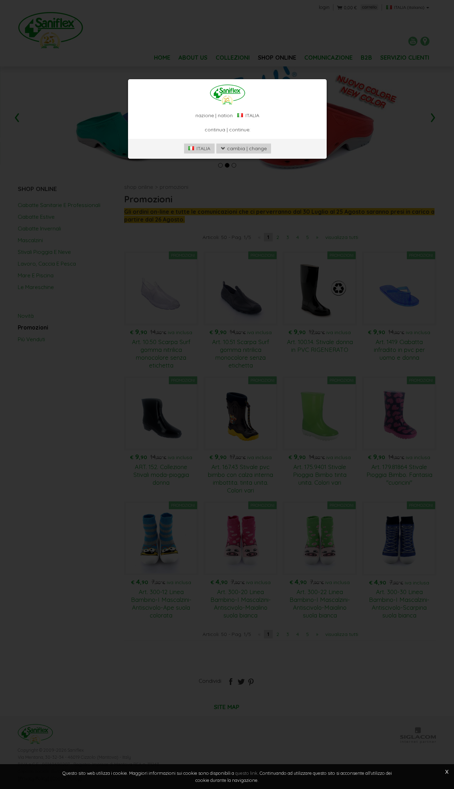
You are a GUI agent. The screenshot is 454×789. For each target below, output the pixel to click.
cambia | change (246, 148)
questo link (246, 773)
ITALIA (202, 148)
